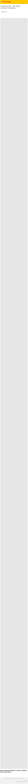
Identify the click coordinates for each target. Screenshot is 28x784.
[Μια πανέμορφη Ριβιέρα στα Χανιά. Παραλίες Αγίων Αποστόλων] (14, 393)
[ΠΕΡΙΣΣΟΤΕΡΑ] (26, 775)
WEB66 (23, 781)
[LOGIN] (26, 2)
